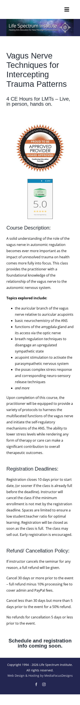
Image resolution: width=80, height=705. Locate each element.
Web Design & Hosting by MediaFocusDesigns (40, 676)
